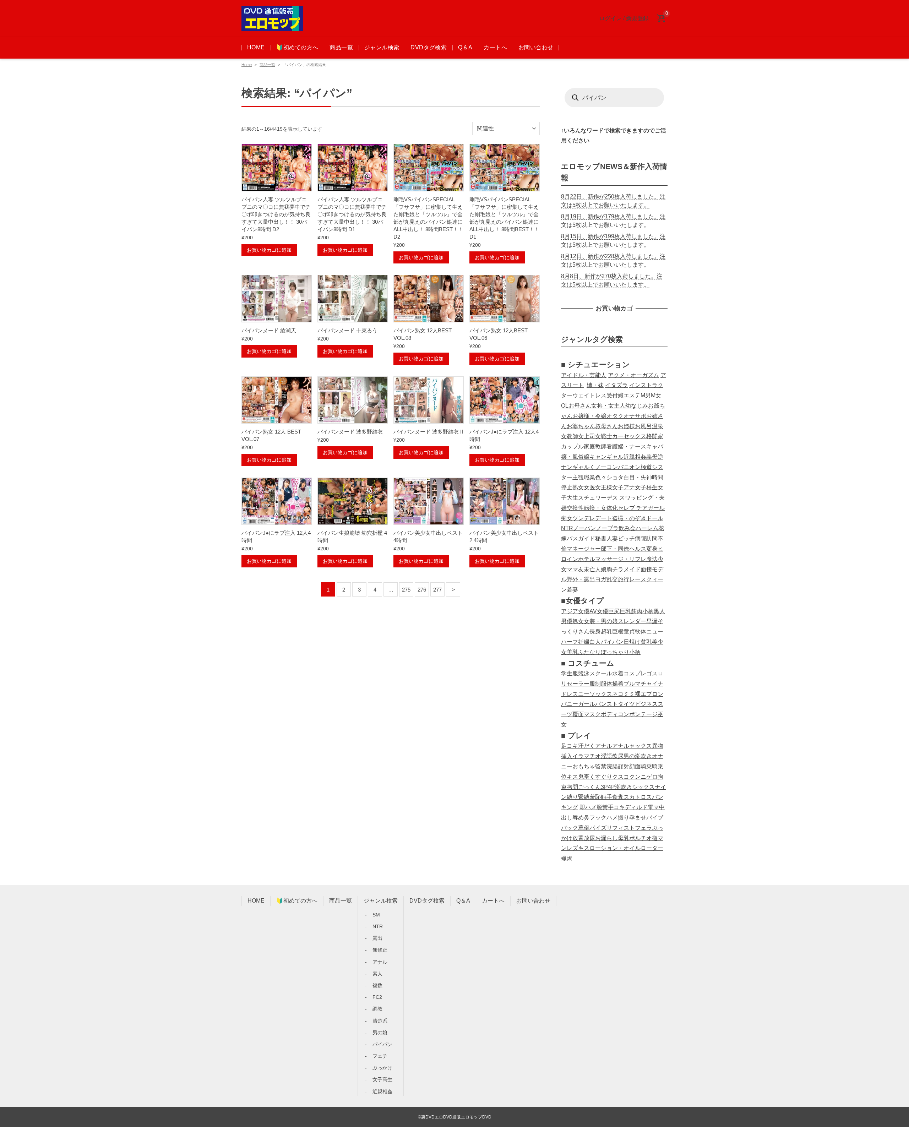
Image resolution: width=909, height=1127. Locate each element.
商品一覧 (341, 47)
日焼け (632, 642)
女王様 (603, 487)
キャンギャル (606, 457)
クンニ (637, 777)
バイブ (654, 818)
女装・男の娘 (601, 621)
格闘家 (654, 436)
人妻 (612, 538)
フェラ (643, 828)
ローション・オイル (615, 848)
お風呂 (643, 426)
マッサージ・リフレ (620, 559)
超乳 (606, 631)
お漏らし (606, 838)
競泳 (583, 673)
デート (603, 518)
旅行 (623, 579)
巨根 (618, 631)
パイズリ (600, 828)
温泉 (657, 426)
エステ (632, 395)
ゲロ (652, 777)
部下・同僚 (615, 549)
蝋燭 (566, 858)
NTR (567, 528)
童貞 (629, 631)
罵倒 (583, 828)
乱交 (612, 579)
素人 (377, 973)
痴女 (566, 518)
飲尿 (618, 756)
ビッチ (626, 538)
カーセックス (629, 436)
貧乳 (646, 642)
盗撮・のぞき (629, 518)
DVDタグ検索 (428, 47)
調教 (377, 1009)
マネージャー (584, 549)
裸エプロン (649, 694)
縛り (572, 797)
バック (569, 828)
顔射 (623, 766)
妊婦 (583, 642)
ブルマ (632, 684)
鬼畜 (583, 777)
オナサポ (635, 416)
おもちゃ (583, 766)
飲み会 (627, 528)
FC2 (377, 997)
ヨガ (600, 579)
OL (564, 406)
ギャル (580, 467)
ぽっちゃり (615, 652)
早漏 (652, 621)
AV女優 (598, 611)
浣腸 (612, 766)
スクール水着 (606, 673)
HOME (256, 47)
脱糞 (602, 807)
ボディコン (615, 714)
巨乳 (625, 611)
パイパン (612, 642)
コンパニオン (623, 467)
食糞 (618, 797)
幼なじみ (636, 406)
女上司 (586, 436)
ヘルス (637, 549)
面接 (646, 569)
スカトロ (635, 797)
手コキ (616, 807)
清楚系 (379, 1021)
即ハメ (588, 807)
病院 (640, 538)
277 (437, 590)
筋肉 (636, 611)
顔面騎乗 (640, 766)
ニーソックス (595, 694)
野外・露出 (581, 579)
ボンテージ (643, 714)
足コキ (569, 746)
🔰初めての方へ (297, 47)
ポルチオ (640, 838)
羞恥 (595, 797)
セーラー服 (581, 684)
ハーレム (647, 528)
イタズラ (616, 385)
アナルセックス (632, 746)
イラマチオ (586, 756)
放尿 (589, 838)
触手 (606, 797)
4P (611, 787)
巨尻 (614, 611)
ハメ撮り (617, 818)
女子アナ (623, 487)
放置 (578, 838)
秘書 (600, 538)
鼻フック (595, 818)
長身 (595, 631)
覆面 (578, 714)
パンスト (606, 704)
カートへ (495, 47)
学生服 (569, 673)
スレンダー (632, 621)
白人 (595, 642)
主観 (578, 477)
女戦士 (603, 436)
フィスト (623, 828)
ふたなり (589, 652)
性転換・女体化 (598, 508)
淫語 (606, 756)
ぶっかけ (382, 1068)
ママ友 (575, 569)
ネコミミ (623, 694)
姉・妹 (595, 385)
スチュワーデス (598, 498)
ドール (654, 518)
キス (572, 777)
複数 (377, 985)
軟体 (640, 631)
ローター (652, 848)
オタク (615, 416)
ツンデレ (583, 518)
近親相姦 (635, 457)
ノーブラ (607, 528)
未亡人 (592, 569)
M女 (656, 395)
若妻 (572, 590)
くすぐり (600, 777)
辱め (578, 818)
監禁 (600, 766)
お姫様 (626, 426)
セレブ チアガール (641, 508)
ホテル (586, 559)
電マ (653, 807)
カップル (572, 446)
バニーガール (578, 704)
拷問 (572, 787)
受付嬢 (615, 395)
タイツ (626, 704)
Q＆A (465, 47)
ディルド (636, 807)
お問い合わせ (535, 47)
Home (246, 64)
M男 (646, 395)
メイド (632, 569)
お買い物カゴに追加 (269, 250)
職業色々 (595, 477)
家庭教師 (595, 446)
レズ (572, 848)
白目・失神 (638, 477)
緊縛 (583, 797)
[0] (661, 18)
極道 (646, 467)
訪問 (652, 538)
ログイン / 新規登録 (624, 18)
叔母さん (606, 426)
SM (376, 915)
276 (422, 590)
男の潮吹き (638, 756)
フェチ (379, 1056)
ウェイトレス (589, 395)
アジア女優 (575, 611)
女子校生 (646, 487)
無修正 (379, 950)
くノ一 (597, 467)
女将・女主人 (608, 406)
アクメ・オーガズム (633, 375)
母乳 (623, 838)
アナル (603, 746)
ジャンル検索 (381, 47)
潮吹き (623, 787)
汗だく (586, 746)
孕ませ (637, 818)
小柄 (648, 611)
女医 (589, 487)
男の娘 (379, 1032)
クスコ (620, 777)
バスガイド (581, 538)
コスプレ (635, 673)
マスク (592, 714)
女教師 (569, 436)
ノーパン (584, 528)
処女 (578, 621)
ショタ (615, 477)
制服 (600, 684)
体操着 (615, 684)
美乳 (572, 652)
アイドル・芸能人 (583, 375)
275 (406, 590)
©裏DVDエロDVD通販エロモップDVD (454, 1117)
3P (604, 787)
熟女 (578, 487)
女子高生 (382, 1079)
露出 (377, 938)
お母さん (579, 406)
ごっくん (589, 787)
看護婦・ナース (626, 446)
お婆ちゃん (581, 426)
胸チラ (615, 569)
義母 (652, 457)
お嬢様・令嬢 (589, 416)
